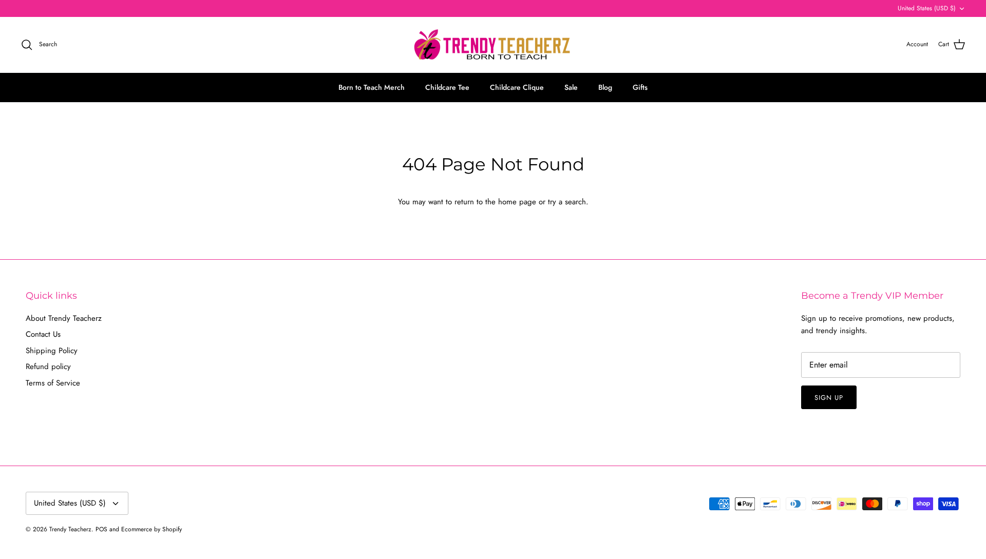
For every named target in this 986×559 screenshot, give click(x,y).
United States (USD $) (927, 8)
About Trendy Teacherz (64, 318)
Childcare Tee (447, 87)
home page (517, 201)
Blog (605, 87)
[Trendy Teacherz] (493, 45)
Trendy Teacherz (70, 529)
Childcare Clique (517, 87)
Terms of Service (53, 383)
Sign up (828, 397)
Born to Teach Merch (371, 87)
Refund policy (48, 366)
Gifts (640, 87)
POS (101, 529)
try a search (567, 201)
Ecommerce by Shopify (151, 529)
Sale (571, 87)
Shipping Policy (52, 350)
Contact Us (43, 334)
